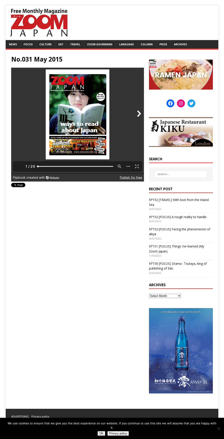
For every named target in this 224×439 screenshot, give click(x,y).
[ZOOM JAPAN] (38, 37)
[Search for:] (181, 174)
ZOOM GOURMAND (99, 44)
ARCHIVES (180, 44)
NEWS (13, 44)
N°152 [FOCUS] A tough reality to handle (177, 217)
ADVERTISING (20, 416)
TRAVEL (75, 44)
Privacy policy (40, 416)
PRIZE (163, 44)
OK (101, 433)
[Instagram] (181, 103)
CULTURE (45, 44)
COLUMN (147, 44)
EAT (60, 44)
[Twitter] (191, 103)
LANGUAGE (126, 44)
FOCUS (28, 44)
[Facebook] (170, 103)
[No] (218, 428)
